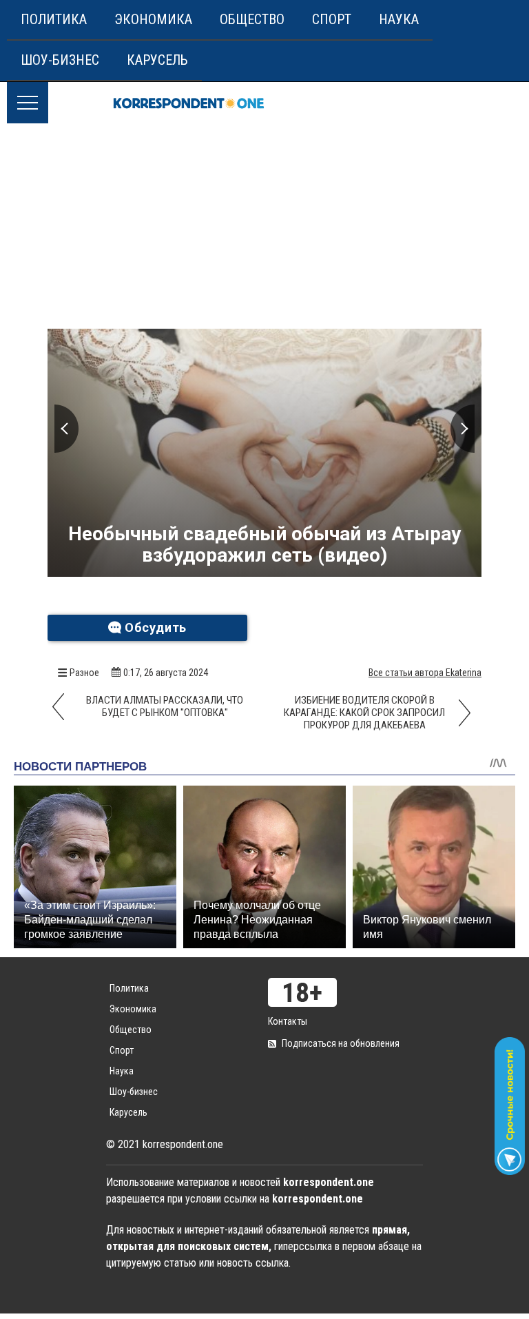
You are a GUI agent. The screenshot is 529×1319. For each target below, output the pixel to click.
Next (462, 429)
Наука (399, 19)
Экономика (153, 19)
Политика (54, 19)
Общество (252, 19)
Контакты (287, 1021)
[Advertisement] (264, 226)
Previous (66, 429)
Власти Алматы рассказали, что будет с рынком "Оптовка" (164, 706)
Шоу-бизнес (60, 60)
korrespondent (188, 102)
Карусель (157, 60)
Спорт (331, 19)
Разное (84, 672)
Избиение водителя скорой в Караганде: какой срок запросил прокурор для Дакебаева (364, 712)
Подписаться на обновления (341, 1043)
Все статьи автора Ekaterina (425, 672)
